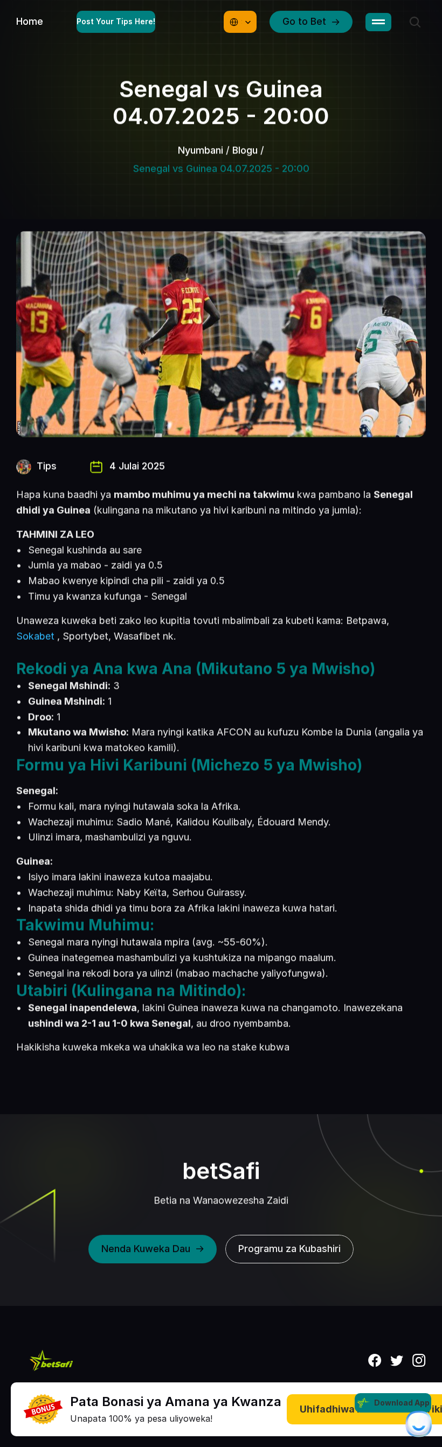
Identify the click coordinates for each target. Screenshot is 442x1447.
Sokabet (35, 636)
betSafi (221, 1170)
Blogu (245, 150)
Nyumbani (200, 150)
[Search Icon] (415, 22)
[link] (43, 1409)
